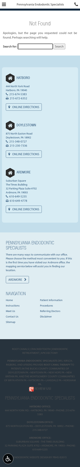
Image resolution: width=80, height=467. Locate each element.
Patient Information (51, 300)
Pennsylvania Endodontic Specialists (40, 4)
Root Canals (20, 349)
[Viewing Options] (8, 459)
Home (9, 300)
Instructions (13, 305)
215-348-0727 (18, 141)
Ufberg (27, 364)
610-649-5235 (18, 196)
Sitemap (10, 322)
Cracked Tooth (40, 349)
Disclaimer (46, 316)
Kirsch (68, 360)
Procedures (46, 305)
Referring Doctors (50, 311)
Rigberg (11, 364)
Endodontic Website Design (31, 457)
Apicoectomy (49, 353)
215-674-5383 (18, 94)
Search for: (10, 46)
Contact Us (12, 316)
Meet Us (10, 311)
